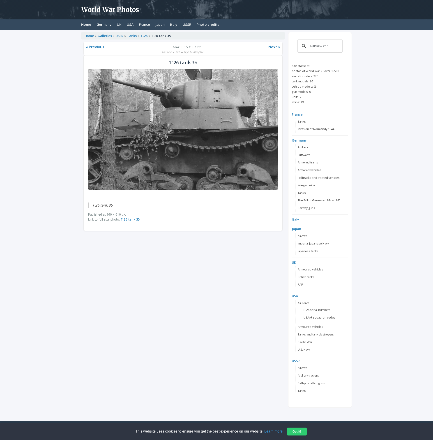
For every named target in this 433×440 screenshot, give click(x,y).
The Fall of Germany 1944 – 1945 (319, 200)
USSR (187, 24)
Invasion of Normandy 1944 (316, 129)
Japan (160, 24)
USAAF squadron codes (319, 317)
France (144, 24)
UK (119, 24)
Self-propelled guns (311, 383)
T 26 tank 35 (130, 219)
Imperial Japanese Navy (313, 243)
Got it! (297, 431)
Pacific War (305, 342)
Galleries (105, 36)
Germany (104, 24)
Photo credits (208, 24)
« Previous (95, 46)
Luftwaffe (304, 155)
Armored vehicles (309, 170)
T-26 (143, 36)
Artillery (303, 147)
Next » (274, 46)
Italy (173, 24)
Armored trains (308, 162)
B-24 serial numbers (317, 310)
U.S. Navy (304, 349)
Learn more (273, 431)
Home (86, 24)
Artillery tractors (308, 375)
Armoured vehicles (310, 269)
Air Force (303, 303)
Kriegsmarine (307, 185)
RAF (300, 284)
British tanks (306, 277)
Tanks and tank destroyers (316, 334)
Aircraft (302, 236)
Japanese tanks (308, 251)
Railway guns (306, 208)
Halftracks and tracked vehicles (319, 178)
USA (130, 24)
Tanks (132, 36)
